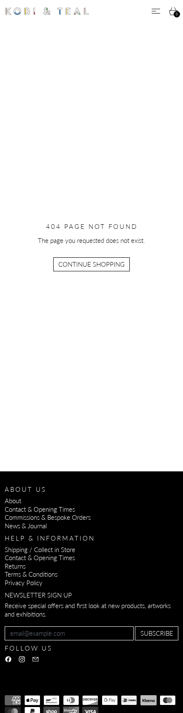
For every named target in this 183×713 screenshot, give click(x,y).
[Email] (35, 659)
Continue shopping (91, 264)
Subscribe (156, 633)
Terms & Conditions (31, 574)
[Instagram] (22, 659)
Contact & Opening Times (40, 509)
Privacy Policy (24, 582)
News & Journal (26, 526)
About (13, 500)
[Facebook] (8, 659)
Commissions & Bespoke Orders (48, 517)
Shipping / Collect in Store (40, 549)
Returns (15, 566)
